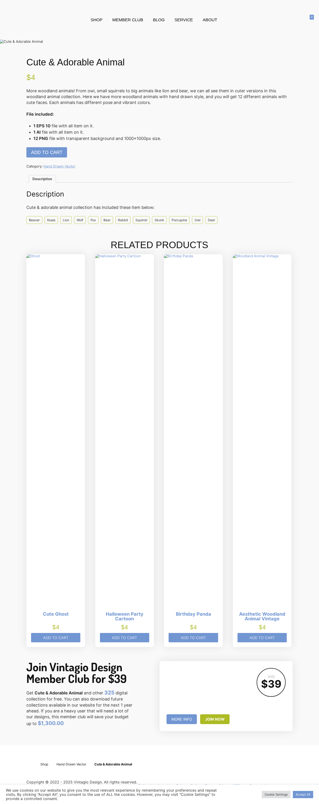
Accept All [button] (303, 794)
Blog (159, 20)
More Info (181, 719)
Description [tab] (42, 179)
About (210, 20)
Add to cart (46, 152)
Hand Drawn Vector (59, 166)
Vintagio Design (45, 18)
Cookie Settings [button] (276, 794)
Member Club (127, 20)
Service (183, 20)
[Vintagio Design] (31, 770)
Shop (97, 20)
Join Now (215, 719)
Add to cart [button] (55, 637)
